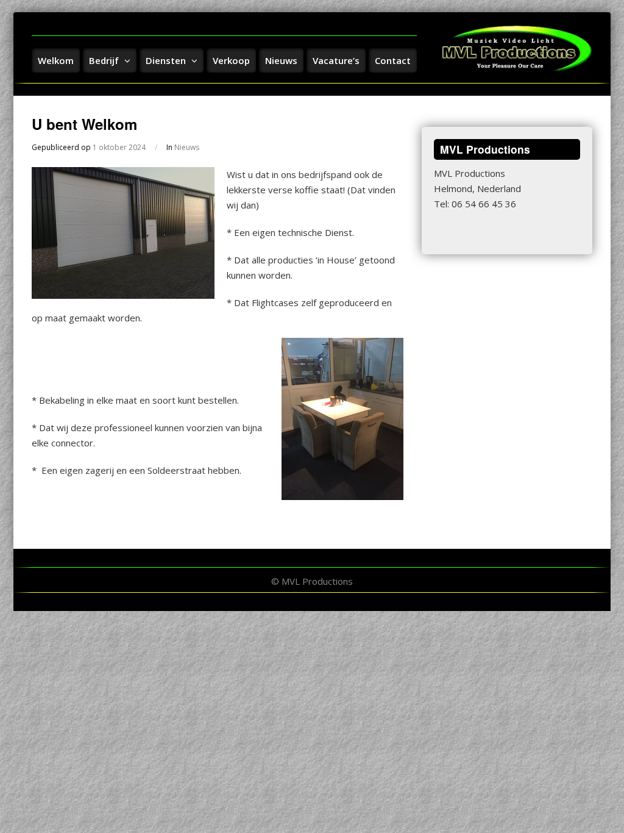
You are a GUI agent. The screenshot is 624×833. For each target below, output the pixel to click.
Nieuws (281, 60)
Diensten (167, 60)
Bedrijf (105, 60)
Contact (393, 60)
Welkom (56, 60)
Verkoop (231, 60)
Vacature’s (336, 60)
